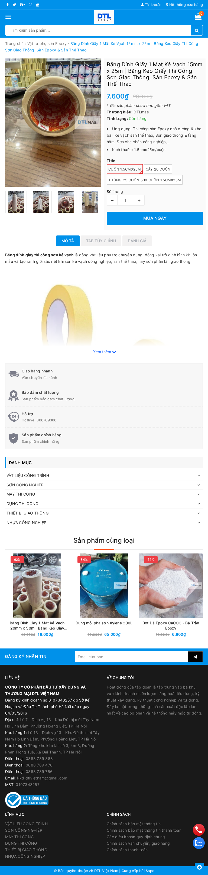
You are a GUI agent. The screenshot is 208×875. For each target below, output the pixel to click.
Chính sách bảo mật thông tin (134, 823)
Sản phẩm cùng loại (104, 540)
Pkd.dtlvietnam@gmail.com (42, 778)
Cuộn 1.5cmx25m (124, 169)
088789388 (46, 420)
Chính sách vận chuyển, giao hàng (138, 843)
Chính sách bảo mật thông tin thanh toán (144, 830)
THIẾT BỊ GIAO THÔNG (27, 513)
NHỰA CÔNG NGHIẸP (26, 522)
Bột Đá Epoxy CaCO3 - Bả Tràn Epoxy (170, 625)
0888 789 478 (39, 765)
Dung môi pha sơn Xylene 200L (104, 623)
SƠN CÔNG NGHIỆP (25, 485)
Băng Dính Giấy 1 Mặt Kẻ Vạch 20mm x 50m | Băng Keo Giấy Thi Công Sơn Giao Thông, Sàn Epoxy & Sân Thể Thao (37, 626)
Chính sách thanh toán (127, 849)
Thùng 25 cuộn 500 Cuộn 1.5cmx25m (144, 180)
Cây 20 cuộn (158, 169)
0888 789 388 (39, 758)
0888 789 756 (39, 771)
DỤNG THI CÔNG (22, 503)
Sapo (150, 871)
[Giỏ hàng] (198, 17)
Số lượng (115, 191)
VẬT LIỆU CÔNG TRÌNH (27, 475)
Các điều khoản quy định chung (136, 836)
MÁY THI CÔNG (20, 494)
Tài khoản (152, 4)
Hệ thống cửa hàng (185, 4)
